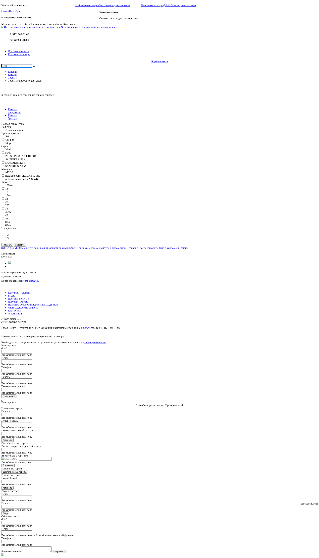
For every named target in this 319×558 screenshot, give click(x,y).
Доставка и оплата (18, 51)
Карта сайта (14, 310)
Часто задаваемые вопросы (23, 307)
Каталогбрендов (12, 117)
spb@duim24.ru (30, 280)
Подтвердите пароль (13, 386)
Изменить (7, 440)
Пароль (5, 376)
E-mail (4, 357)
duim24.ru (84, 327)
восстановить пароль (309, 503)
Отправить (8, 465)
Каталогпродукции (14, 111)
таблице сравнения (95, 342)
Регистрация (9, 396)
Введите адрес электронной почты (21, 446)
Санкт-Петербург (11, 11)
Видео (11, 295)
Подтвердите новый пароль (17, 430)
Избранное (87, 5)
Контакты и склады (19, 54)
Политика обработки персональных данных (33, 304)
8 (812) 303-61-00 (19, 34)
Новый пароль (9, 420)
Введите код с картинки (15, 455)
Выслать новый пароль (14, 472)
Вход (5, 513)
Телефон (6, 367)
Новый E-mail (9, 478)
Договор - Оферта (18, 301)
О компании (15, 313)
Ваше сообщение (11, 551)
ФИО (4, 348)
